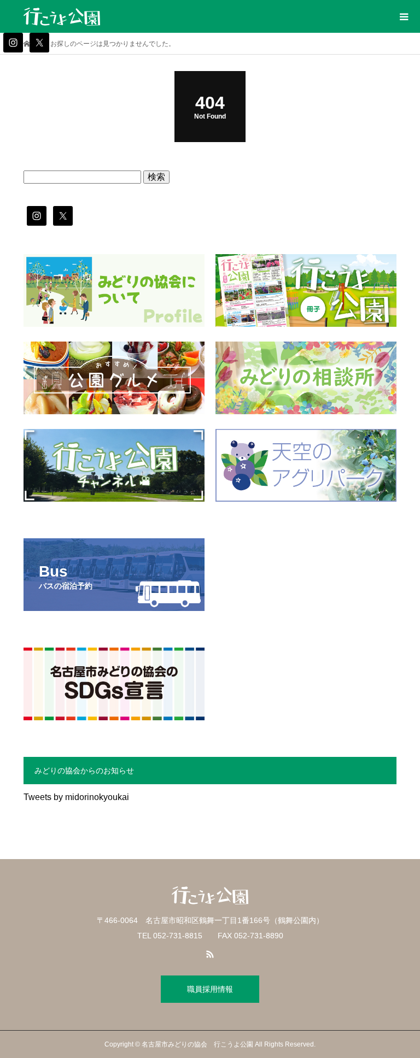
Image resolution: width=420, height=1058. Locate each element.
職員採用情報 (210, 989)
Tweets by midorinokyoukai (76, 797)
